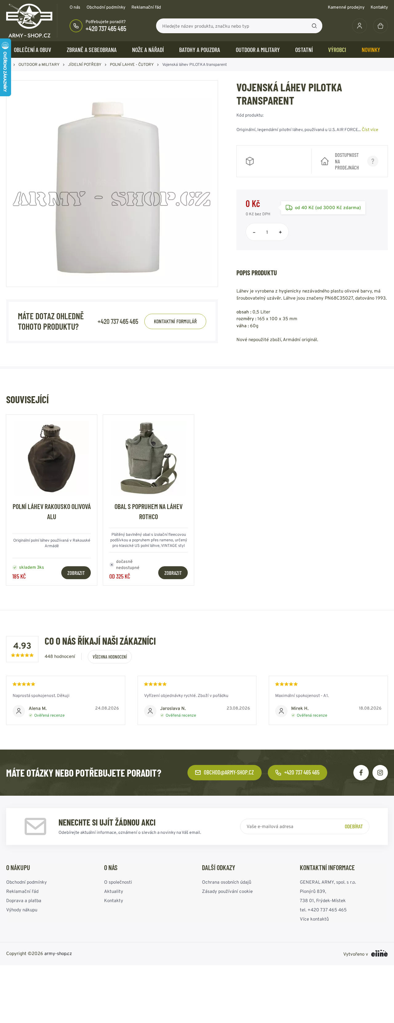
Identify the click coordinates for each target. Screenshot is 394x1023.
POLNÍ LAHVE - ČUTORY (132, 64)
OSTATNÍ (304, 49)
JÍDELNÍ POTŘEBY (84, 64)
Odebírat (354, 826)
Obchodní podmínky (105, 7)
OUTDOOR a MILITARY (258, 49)
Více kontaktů (314, 918)
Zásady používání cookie (227, 891)
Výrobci (337, 49)
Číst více (370, 129)
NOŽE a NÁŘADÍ (148, 49)
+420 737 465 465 (106, 28)
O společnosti (118, 882)
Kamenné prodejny (346, 7)
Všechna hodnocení (110, 656)
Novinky (371, 49)
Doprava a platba (23, 900)
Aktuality (113, 891)
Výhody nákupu (21, 909)
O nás (75, 7)
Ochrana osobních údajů (226, 882)
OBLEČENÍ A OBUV (32, 49)
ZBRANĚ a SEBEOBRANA (92, 49)
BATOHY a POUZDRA (199, 49)
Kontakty (379, 7)
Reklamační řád (146, 7)
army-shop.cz (58, 953)
